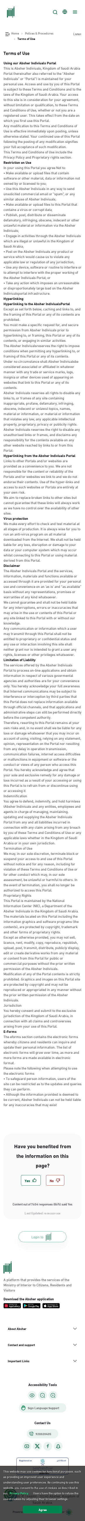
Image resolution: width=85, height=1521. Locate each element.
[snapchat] (58, 1446)
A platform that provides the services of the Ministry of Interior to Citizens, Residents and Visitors (37, 1285)
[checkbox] (31, 1180)
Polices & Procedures (39, 33)
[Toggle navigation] (74, 12)
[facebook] (47, 1446)
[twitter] (37, 1446)
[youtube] (26, 1446)
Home (15, 33)
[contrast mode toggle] (32, 1395)
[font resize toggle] (42, 1395)
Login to (37, 1237)
